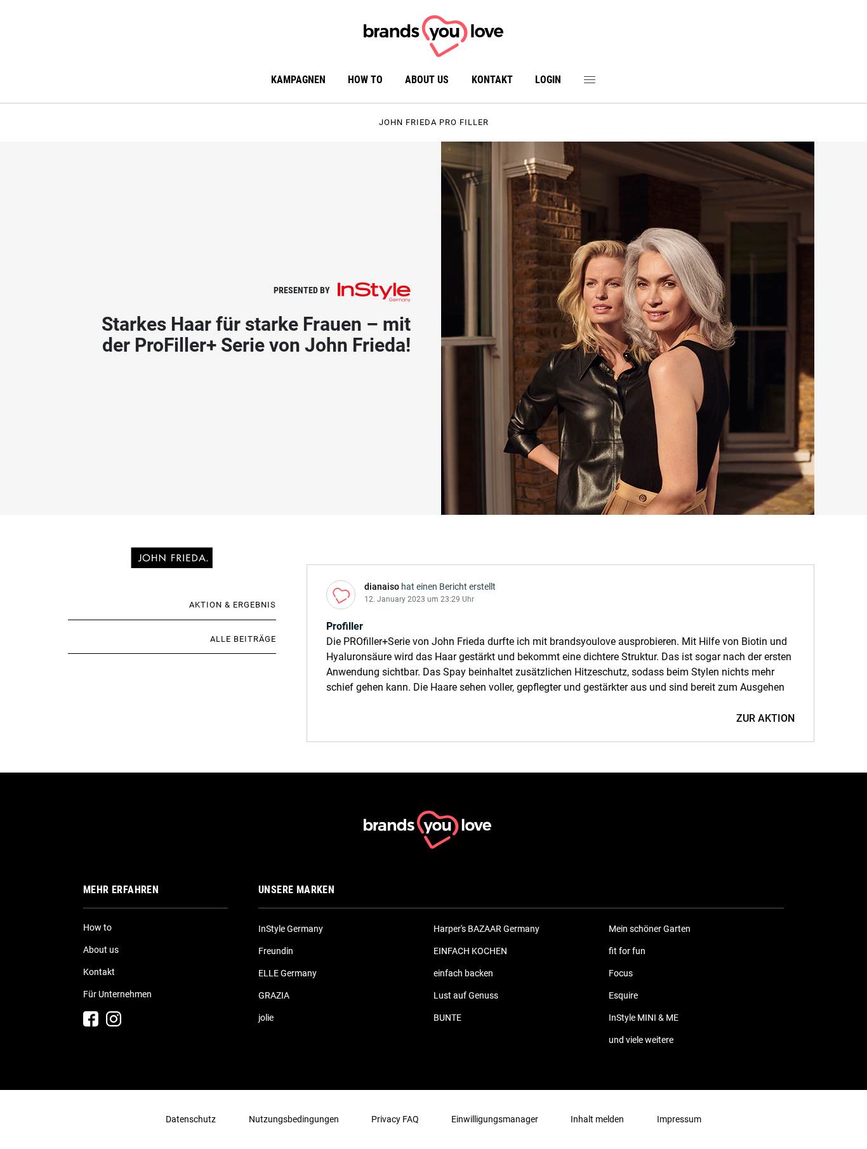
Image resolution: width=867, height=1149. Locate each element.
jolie (266, 1018)
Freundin (275, 951)
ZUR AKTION (765, 718)
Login (548, 80)
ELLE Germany (287, 973)
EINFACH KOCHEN (470, 951)
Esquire (623, 995)
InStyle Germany (290, 929)
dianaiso (381, 586)
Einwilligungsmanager (494, 1119)
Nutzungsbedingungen (294, 1119)
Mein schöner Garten (650, 929)
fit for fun (627, 951)
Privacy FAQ (395, 1119)
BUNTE (447, 1018)
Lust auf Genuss (466, 995)
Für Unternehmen (117, 994)
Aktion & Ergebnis (232, 604)
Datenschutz (191, 1119)
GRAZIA (273, 995)
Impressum (679, 1119)
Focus (621, 973)
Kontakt (492, 80)
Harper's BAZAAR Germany (486, 929)
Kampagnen (298, 80)
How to (365, 80)
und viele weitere (641, 1040)
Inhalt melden (597, 1119)
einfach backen (463, 973)
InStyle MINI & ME (643, 1018)
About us (427, 80)
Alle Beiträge (243, 639)
